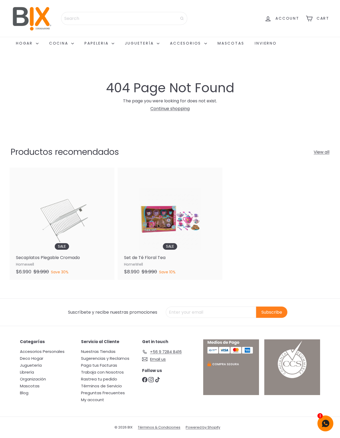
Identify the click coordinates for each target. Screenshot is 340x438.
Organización (33, 379)
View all (321, 152)
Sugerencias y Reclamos (105, 358)
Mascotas (231, 43)
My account (92, 399)
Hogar (25, 43)
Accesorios (186, 43)
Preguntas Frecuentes (103, 393)
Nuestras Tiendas (98, 351)
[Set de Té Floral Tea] (170, 224)
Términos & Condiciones (159, 427)
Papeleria (97, 43)
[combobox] (124, 18)
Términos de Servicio (101, 386)
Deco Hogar (31, 358)
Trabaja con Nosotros (102, 372)
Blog (24, 393)
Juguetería (140, 43)
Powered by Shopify (203, 427)
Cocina (59, 43)
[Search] (182, 18)
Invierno (266, 43)
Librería (27, 372)
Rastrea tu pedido (99, 379)
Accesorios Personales (42, 351)
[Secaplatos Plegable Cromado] (62, 224)
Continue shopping (170, 109)
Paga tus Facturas (99, 365)
